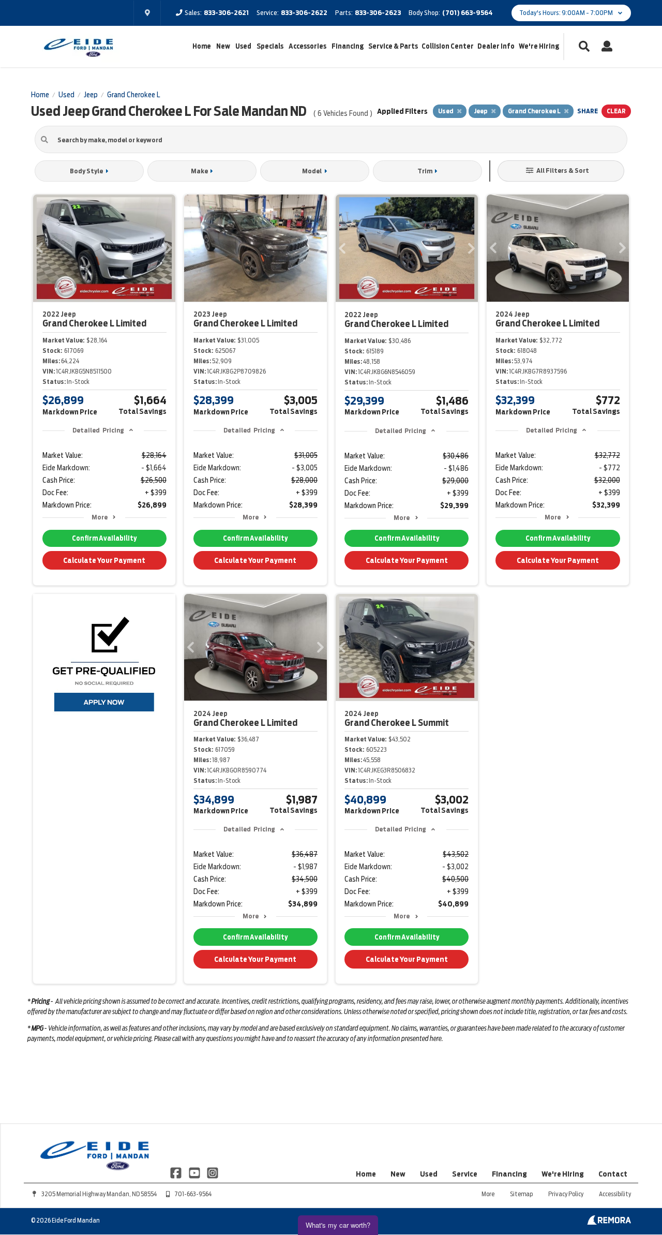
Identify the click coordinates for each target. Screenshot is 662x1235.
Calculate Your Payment (104, 560)
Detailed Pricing (98, 430)
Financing (348, 46)
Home (201, 46)
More (100, 517)
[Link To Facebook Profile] (177, 1172)
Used (243, 46)
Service (464, 1174)
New (223, 46)
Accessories (307, 46)
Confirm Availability (104, 538)
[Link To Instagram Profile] (212, 1172)
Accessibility (615, 1194)
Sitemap (521, 1194)
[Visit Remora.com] (609, 1222)
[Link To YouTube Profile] (195, 1172)
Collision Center (448, 46)
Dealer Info (496, 46)
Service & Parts (393, 46)
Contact (612, 1174)
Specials (270, 46)
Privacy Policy (565, 1194)
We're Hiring (539, 46)
